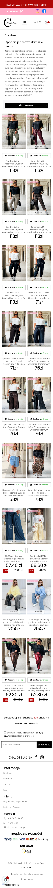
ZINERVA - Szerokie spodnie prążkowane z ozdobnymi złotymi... (14, 559)
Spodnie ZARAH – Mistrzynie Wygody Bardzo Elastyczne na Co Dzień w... (14, 165)
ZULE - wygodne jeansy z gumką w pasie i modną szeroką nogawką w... (13, 622)
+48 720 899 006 (15, 818)
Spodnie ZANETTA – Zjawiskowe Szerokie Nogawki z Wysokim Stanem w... (39, 560)
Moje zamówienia (11, 807)
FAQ (5, 789)
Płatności (7, 778)
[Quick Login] (40, 22)
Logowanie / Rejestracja (15, 801)
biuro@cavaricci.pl (16, 827)
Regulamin (16, 874)
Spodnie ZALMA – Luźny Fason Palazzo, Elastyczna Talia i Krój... (39, 493)
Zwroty (6, 784)
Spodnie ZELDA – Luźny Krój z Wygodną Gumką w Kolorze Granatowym (39, 361)
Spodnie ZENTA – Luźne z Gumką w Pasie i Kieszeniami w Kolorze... (39, 295)
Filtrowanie (33, 105)
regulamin (29, 732)
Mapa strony (27, 879)
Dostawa (7, 773)
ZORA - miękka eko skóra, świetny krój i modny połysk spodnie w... (14, 689)
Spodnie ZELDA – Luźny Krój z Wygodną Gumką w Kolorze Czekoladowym (14, 428)
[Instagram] (42, 757)
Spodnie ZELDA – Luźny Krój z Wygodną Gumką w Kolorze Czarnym (39, 427)
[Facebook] (36, 757)
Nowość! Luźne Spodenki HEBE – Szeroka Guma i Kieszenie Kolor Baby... (13, 493)
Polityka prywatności (34, 874)
